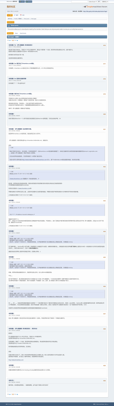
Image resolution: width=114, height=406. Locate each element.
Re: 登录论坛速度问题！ (20, 78)
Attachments (23, 33)
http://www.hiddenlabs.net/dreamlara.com (34, 159)
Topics (16, 33)
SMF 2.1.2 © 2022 (10, 404)
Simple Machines (17, 404)
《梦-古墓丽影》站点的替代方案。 (23, 129)
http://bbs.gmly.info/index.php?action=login (95, 11)
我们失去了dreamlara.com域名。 (23, 94)
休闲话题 (11, 45)
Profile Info (11, 22)
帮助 (94, 404)
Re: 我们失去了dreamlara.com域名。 (24, 63)
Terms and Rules (100, 404)
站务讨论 (11, 380)
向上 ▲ (106, 404)
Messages (10, 33)
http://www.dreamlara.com (16, 360)
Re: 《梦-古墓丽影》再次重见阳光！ (23, 45)
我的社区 (11, 6)
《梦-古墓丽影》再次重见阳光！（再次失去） (26, 328)
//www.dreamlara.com (16, 179)
